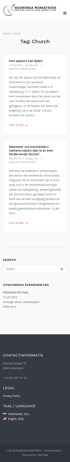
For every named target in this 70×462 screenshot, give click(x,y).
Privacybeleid (52, 450)
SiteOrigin (42, 455)
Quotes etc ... (32, 65)
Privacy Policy (11, 396)
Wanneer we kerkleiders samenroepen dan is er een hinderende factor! (31, 150)
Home (6, 33)
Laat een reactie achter (22, 68)
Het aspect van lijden (26, 61)
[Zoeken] (62, 269)
